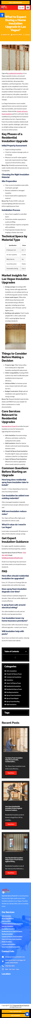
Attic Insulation (6, 916)
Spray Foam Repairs (8, 918)
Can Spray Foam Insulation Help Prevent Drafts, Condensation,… (14, 759)
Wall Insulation (6, 921)
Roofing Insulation (7, 934)
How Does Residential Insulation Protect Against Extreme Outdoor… (13, 808)
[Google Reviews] (21, 7)
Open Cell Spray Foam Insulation (12, 939)
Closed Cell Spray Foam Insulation (12, 936)
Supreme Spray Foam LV (9, 426)
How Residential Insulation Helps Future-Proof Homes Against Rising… (14, 859)
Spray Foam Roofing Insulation (11, 947)
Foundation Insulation (8, 929)
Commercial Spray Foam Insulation (12, 923)
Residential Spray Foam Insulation (12, 931)
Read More (11, 773)
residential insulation (16, 73)
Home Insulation (7, 941)
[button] (28, 7)
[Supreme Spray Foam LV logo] (6, 891)
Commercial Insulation (8, 944)
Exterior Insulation (7, 926)
